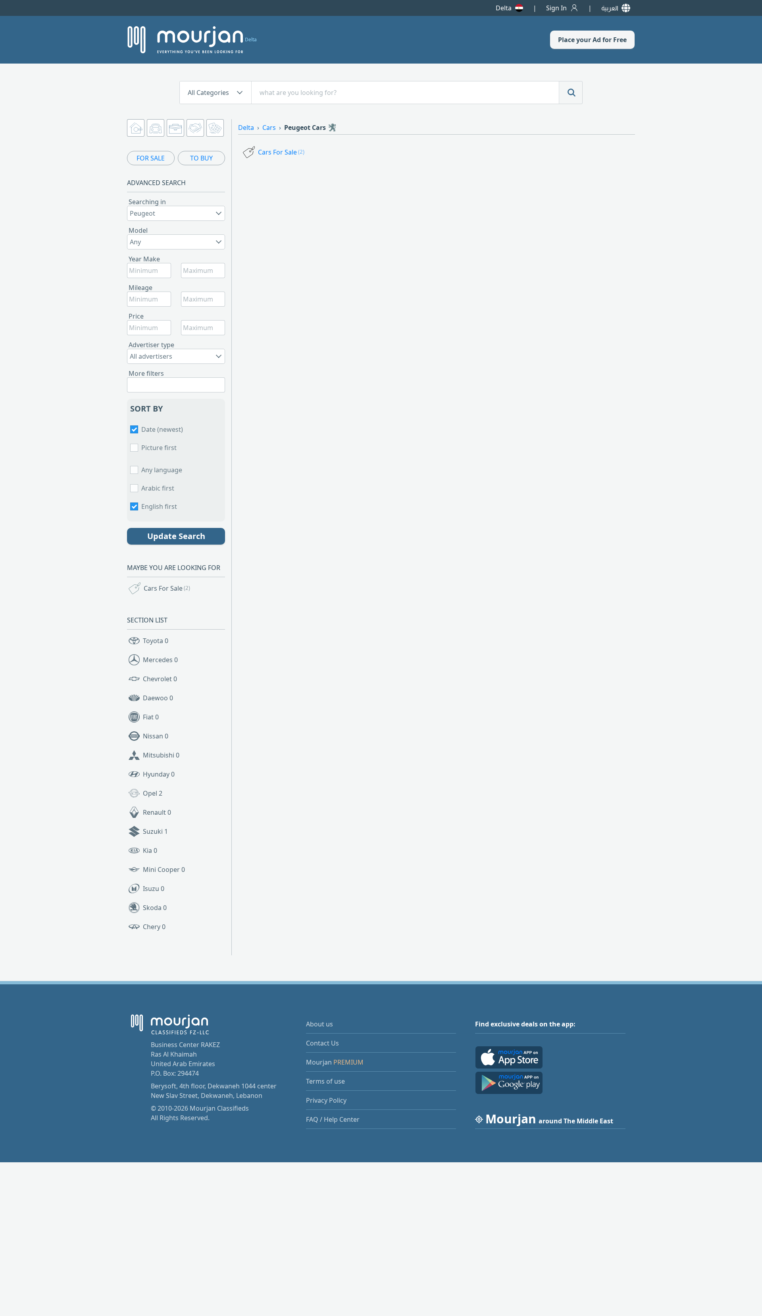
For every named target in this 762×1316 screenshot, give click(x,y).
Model (138, 230)
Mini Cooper (164, 869)
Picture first (159, 448)
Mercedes (160, 659)
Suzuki (155, 831)
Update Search (176, 536)
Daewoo (158, 698)
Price (136, 316)
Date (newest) (162, 429)
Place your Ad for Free (592, 39)
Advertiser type (151, 345)
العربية (609, 8)
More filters (146, 373)
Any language (161, 470)
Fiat (151, 717)
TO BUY (201, 158)
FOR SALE (151, 158)
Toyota (155, 640)
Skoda (155, 907)
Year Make (144, 259)
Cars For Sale (167, 588)
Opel (152, 793)
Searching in (147, 202)
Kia (150, 850)
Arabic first (157, 488)
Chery (154, 926)
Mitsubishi (161, 755)
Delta (504, 8)
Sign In (556, 8)
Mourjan (335, 1062)
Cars (269, 127)
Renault (157, 812)
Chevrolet (160, 678)
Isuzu (153, 888)
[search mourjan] (570, 92)
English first (159, 506)
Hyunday (159, 774)
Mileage (140, 287)
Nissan (155, 736)
